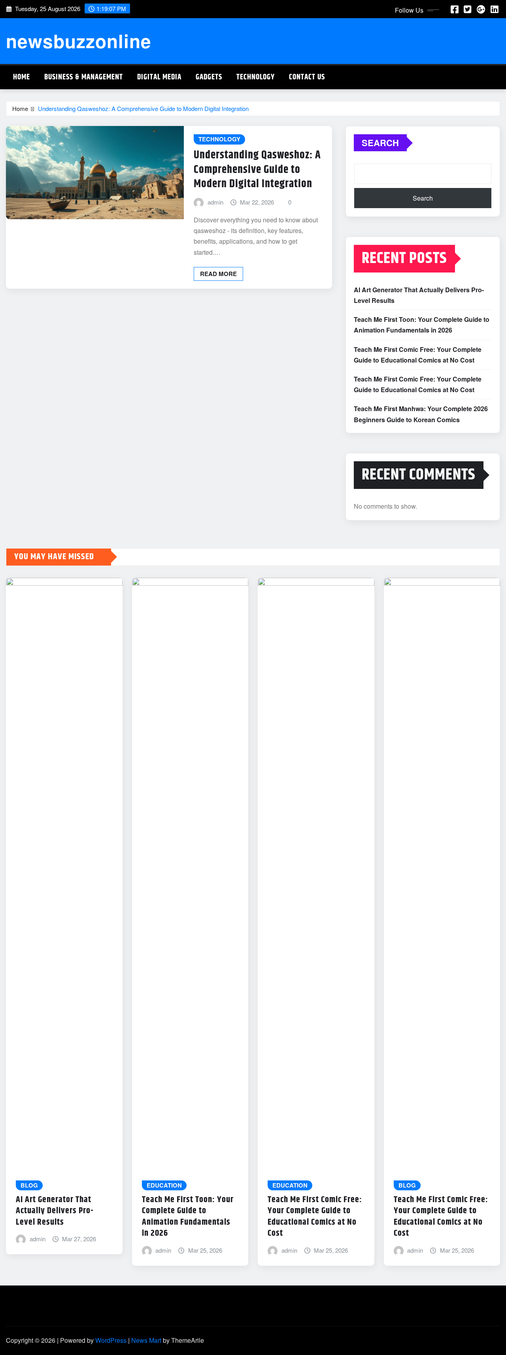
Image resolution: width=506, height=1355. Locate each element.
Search (380, 142)
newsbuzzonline (78, 41)
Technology (255, 77)
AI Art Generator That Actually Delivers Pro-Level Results (55, 1211)
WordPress (110, 1340)
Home (21, 77)
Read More (218, 273)
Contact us (307, 77)
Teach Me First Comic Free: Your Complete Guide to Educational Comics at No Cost (315, 1216)
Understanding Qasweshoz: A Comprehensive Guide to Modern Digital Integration (143, 108)
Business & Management (83, 77)
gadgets (209, 77)
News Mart (146, 1340)
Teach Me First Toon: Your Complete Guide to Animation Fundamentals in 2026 (188, 1216)
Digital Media (159, 77)
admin (215, 202)
